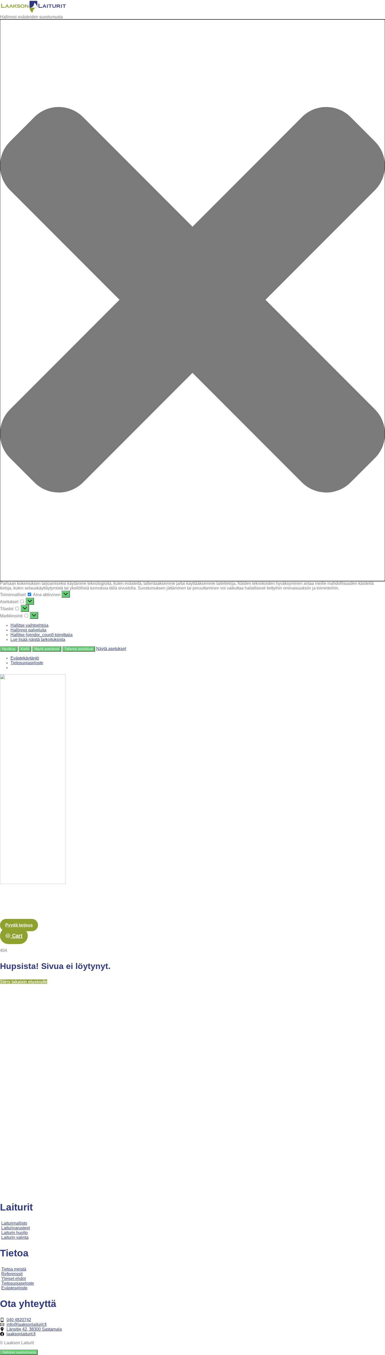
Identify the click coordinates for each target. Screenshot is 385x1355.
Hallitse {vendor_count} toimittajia (41, 635)
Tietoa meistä (267, 895)
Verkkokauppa (367, 895)
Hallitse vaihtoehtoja (29, 625)
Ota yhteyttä (301, 895)
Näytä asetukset (46, 649)
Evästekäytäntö (24, 658)
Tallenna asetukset (78, 649)
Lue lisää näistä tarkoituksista (37, 639)
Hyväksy (8, 649)
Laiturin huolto (197, 895)
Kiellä (25, 649)
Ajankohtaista (333, 895)
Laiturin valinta (233, 895)
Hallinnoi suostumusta (19, 1352)
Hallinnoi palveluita (28, 630)
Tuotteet (168, 895)
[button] (192, 300)
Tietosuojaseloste (26, 663)
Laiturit (147, 895)
